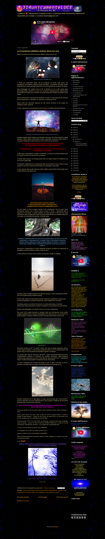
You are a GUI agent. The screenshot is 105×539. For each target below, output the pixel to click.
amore (24, 490)
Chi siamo (75, 84)
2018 (74, 156)
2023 (74, 134)
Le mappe (75, 114)
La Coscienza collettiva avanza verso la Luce (38, 51)
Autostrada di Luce (78, 88)
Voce (57, 492)
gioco (33, 492)
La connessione (77, 93)
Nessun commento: (49, 488)
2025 (74, 130)
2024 (74, 132)
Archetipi (75, 100)
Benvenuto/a (76, 82)
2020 (74, 151)
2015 (74, 163)
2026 (74, 127)
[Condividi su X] (61, 488)
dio (65, 490)
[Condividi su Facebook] (62, 488)
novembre (77, 139)
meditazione (42, 492)
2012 (74, 170)
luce (37, 492)
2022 (74, 137)
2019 (74, 153)
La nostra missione (78, 86)
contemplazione (53, 490)
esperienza (20, 492)
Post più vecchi (62, 497)
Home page (42, 497)
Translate (83, 53)
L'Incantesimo (76, 112)
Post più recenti (23, 497)
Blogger (56, 526)
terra (54, 492)
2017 (74, 158)
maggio (77, 141)
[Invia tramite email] (58, 488)
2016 (74, 160)
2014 (74, 165)
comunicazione (44, 490)
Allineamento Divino (78, 108)
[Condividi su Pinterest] (64, 488)
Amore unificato (31, 490)
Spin (47, 492)
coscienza (60, 490)
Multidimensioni (77, 110)
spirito (50, 492)
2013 (74, 168)
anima (37, 490)
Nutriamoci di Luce (78, 90)
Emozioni (75, 102)
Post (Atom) (26, 500)
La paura (75, 98)
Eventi (25, 492)
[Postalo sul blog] (59, 488)
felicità (29, 492)
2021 (74, 148)
